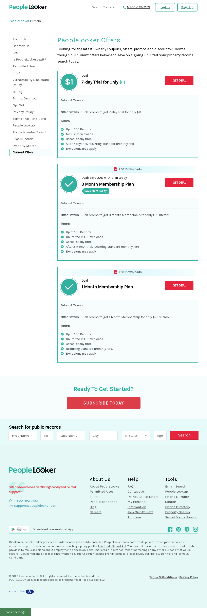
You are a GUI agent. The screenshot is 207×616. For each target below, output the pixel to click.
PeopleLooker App (103, 502)
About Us (19, 39)
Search (184, 435)
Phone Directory (177, 507)
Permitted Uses (24, 66)
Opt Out (18, 105)
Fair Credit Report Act (112, 546)
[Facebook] (170, 529)
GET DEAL (179, 80)
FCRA (16, 73)
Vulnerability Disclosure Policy (31, 82)
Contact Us (21, 46)
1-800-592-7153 (138, 7)
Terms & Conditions (163, 577)
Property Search (25, 146)
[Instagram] (195, 529)
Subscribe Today (103, 403)
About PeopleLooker (105, 486)
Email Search (23, 139)
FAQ (15, 53)
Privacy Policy (23, 112)
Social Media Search (181, 517)
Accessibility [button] (17, 591)
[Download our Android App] (21, 529)
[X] (187, 529)
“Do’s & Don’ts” (160, 553)
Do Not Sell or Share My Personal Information (143, 502)
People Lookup (24, 125)
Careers (95, 512)
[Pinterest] (178, 529)
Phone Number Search (30, 132)
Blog (93, 507)
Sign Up (187, 7)
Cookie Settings (15, 612)
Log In (165, 7)
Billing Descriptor (26, 98)
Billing (18, 92)
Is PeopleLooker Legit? (29, 59)
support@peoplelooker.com (35, 505)
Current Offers (23, 152)
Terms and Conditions (29, 119)
